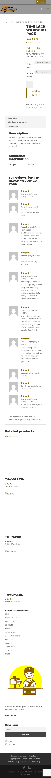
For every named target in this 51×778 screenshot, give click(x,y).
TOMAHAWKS (10, 632)
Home (7, 22)
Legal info (33, 756)
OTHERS (8, 650)
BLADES (18, 22)
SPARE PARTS (10, 647)
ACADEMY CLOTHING (13, 618)
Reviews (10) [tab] (13, 126)
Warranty (36, 761)
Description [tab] (12, 118)
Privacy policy (13, 761)
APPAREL (8, 643)
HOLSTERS (9, 639)
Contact (25, 761)
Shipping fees (14, 759)
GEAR (7, 614)
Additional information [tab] (17, 122)
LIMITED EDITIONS (12, 636)
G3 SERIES (9, 625)
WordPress (25, 775)
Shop (12, 22)
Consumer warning (18, 756)
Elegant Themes (25, 772)
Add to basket (36, 93)
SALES (7, 654)
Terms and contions (31, 759)
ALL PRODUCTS (11, 621)
